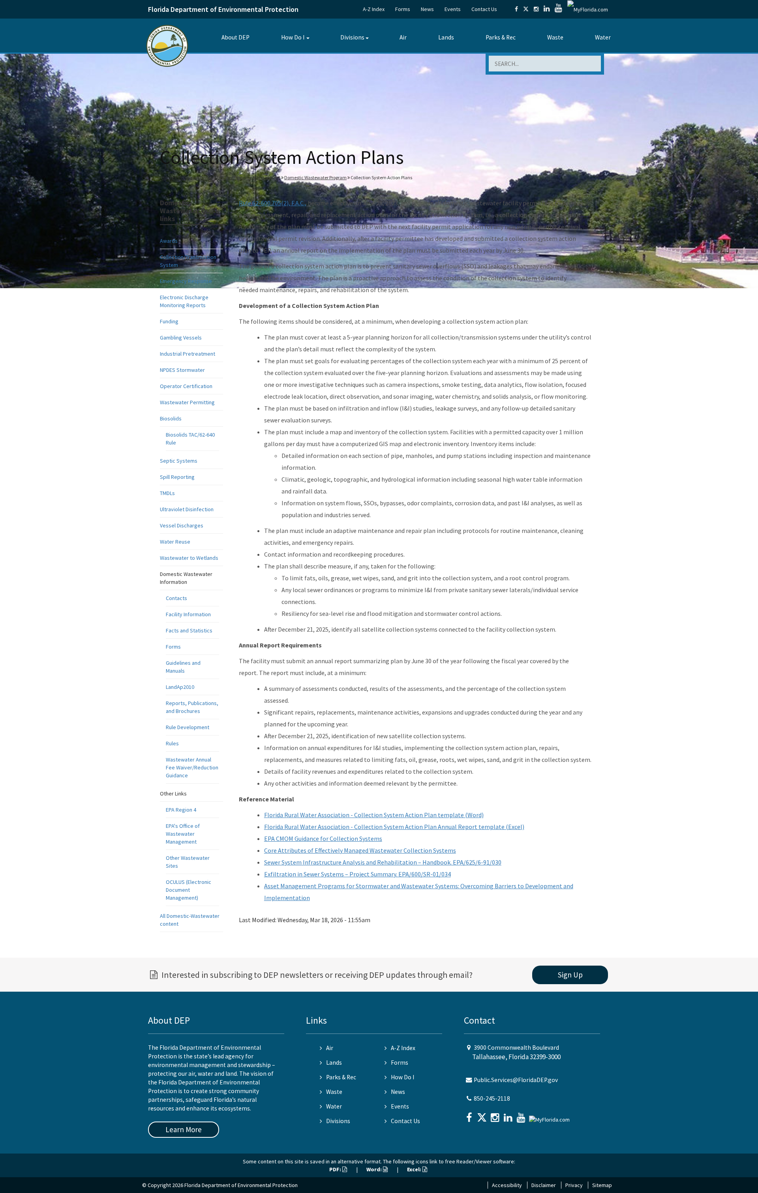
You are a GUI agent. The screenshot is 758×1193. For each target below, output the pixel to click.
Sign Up (570, 974)
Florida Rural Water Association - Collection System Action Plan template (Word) (374, 815)
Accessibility (507, 1185)
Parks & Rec (501, 37)
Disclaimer (543, 1185)
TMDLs (167, 493)
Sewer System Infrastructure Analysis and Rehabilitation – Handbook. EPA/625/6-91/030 (382, 862)
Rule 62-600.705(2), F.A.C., (272, 203)
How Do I (292, 37)
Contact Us (484, 9)
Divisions (352, 37)
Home (167, 177)
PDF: (335, 1169)
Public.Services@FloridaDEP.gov (516, 1080)
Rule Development (187, 727)
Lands (446, 37)
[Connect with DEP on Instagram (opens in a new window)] (536, 9)
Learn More (183, 1129)
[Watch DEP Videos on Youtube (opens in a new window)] (558, 9)
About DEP (235, 37)
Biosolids (171, 418)
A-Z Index (374, 9)
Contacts (176, 598)
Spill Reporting (177, 476)
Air (403, 37)
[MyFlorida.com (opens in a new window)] (587, 9)
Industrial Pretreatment (187, 353)
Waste (555, 37)
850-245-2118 (492, 1098)
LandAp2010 (180, 686)
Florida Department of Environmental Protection (223, 9)
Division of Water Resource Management (240, 177)
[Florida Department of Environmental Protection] (167, 45)
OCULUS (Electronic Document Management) (188, 889)
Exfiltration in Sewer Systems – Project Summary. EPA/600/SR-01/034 (357, 874)
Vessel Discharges (181, 525)
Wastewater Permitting (187, 402)
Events (453, 9)
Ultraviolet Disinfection (187, 509)
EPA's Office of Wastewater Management (183, 833)
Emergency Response (186, 281)
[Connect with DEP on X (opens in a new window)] (526, 9)
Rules (172, 743)
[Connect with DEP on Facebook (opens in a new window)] (516, 9)
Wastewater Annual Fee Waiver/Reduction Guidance (192, 767)
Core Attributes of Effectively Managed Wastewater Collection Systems (360, 850)
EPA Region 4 (181, 809)
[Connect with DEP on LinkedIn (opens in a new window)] (547, 9)
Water (603, 37)
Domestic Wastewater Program (315, 177)
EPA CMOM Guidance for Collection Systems (323, 838)
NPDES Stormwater (182, 369)
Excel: (414, 1169)
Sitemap (602, 1185)
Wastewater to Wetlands (189, 557)
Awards (169, 240)
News (427, 9)
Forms (402, 9)
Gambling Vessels (181, 337)
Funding (169, 321)
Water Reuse (175, 541)
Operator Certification (186, 386)
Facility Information (188, 614)
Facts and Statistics (189, 630)
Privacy (574, 1185)
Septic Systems (178, 460)
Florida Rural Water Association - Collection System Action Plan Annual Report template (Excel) (394, 827)
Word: (374, 1169)
